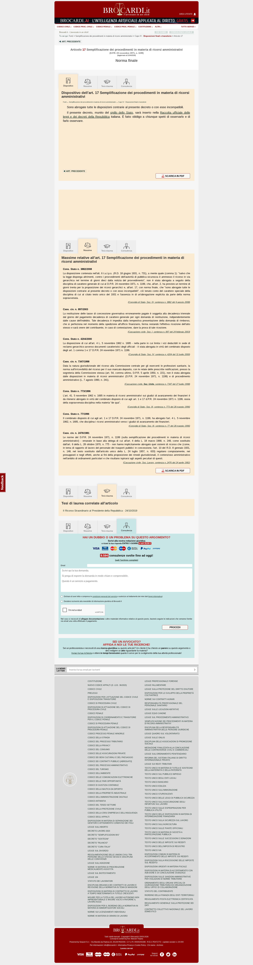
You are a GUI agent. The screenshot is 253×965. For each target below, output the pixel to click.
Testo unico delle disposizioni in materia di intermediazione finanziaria (168, 815)
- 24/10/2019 (100, 510)
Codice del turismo (98, 769)
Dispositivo (68, 251)
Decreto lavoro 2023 (99, 831)
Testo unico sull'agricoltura (161, 824)
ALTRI (157, 27)
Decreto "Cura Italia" (99, 847)
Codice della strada (99, 737)
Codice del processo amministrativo (108, 765)
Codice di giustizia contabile (103, 785)
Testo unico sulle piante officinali (164, 828)
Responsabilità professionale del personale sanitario (163, 704)
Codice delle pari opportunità (104, 781)
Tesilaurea (107, 86)
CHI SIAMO (161, 32)
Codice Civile (63, 27)
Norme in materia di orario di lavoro (108, 916)
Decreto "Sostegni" (98, 839)
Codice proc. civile (82, 27)
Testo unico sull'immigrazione (161, 790)
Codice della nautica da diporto (105, 789)
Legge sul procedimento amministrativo (167, 717)
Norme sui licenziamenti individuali (107, 912)
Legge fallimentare (155, 685)
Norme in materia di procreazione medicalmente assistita (106, 868)
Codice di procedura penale (103, 723)
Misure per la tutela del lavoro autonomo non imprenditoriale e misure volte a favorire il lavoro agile (113, 899)
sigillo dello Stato (121, 112)
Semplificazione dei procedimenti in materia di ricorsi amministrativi (104, 36)
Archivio (160, 945)
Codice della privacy (99, 745)
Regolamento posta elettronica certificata (169, 899)
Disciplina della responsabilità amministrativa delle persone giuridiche (167, 728)
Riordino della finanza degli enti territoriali (169, 895)
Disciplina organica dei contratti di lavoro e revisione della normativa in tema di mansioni (112, 886)
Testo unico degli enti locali (160, 778)
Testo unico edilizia (155, 786)
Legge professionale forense (161, 681)
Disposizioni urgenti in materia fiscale (166, 866)
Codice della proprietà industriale (107, 793)
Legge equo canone (155, 713)
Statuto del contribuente (159, 891)
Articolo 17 (178, 36)
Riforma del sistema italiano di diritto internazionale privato (166, 759)
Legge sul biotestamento (102, 873)
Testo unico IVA (153, 850)
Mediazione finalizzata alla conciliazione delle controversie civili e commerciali (167, 749)
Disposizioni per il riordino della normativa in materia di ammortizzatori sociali (113, 907)
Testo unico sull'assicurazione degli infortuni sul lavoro (165, 803)
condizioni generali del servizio (104, 596)
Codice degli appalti (99, 817)
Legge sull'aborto (98, 827)
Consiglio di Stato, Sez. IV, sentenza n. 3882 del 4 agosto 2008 (159, 302)
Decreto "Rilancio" (98, 843)
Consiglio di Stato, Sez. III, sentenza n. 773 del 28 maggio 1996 (158, 407)
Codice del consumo (99, 749)
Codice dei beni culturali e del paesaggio (110, 757)
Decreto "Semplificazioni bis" (103, 835)
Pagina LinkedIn (174, 953)
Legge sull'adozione (99, 863)
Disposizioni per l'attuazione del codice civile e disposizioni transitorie (113, 698)
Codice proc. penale (124, 27)
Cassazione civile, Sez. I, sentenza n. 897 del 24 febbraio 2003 (159, 332)
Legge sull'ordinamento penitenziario (165, 754)
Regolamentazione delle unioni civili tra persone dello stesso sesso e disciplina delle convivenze (110, 857)
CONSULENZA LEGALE (181, 32)
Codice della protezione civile (104, 809)
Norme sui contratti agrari (160, 699)
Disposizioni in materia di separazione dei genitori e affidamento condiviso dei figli (111, 822)
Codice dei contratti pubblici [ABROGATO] (110, 761)
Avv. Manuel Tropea (135, 939)
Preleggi (93, 693)
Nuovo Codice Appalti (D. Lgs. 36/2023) (107, 685)
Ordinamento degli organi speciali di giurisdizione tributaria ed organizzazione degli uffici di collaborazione (168, 885)
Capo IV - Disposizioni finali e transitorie (132, 102)
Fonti (71, 36)
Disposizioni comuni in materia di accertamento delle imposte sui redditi (166, 855)
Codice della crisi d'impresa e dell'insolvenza (112, 813)
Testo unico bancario (156, 782)
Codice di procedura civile (102, 703)
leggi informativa (155, 596)
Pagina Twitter (168, 953)
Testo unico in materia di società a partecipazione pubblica (163, 833)
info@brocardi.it (110, 945)
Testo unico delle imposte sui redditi (165, 842)
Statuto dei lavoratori (100, 881)
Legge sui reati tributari (158, 764)
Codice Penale (103, 27)
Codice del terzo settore (102, 805)
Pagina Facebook (162, 953)
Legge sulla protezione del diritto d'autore (169, 689)
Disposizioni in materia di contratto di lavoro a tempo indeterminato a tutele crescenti (113, 892)
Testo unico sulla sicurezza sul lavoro (166, 820)
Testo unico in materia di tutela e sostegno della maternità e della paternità (169, 769)
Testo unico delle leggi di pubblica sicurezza (170, 798)
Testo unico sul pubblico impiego (163, 774)
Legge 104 (93, 877)
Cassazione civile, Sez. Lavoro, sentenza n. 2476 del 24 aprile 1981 (156, 462)
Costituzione (144, 27)
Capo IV (153, 36)
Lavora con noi (126, 948)
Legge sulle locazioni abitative (162, 709)
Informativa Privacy (125, 945)
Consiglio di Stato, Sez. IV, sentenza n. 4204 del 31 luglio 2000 (159, 354)
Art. (71, 41)
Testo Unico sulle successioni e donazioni (168, 838)
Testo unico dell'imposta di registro (165, 846)
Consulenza (126, 86)
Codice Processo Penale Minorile (106, 734)
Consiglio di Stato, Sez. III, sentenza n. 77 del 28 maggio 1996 (159, 426)
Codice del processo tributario (105, 741)
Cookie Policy (140, 945)
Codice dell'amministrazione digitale (108, 797)
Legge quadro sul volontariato (162, 734)
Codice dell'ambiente (99, 773)
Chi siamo (151, 945)
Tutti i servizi (187, 27)
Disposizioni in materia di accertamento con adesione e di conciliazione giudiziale (169, 871)
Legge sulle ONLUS (155, 737)
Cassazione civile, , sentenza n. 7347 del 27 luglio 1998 (157, 384)
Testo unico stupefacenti (159, 794)
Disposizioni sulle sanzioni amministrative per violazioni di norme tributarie (168, 878)
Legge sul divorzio (98, 851)
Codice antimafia (97, 801)
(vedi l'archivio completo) (126, 560)
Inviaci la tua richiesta (81, 653)
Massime (87, 86)
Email (63, 565)
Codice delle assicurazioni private (107, 753)
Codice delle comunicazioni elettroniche (110, 777)
